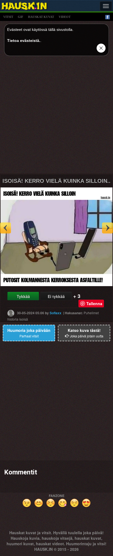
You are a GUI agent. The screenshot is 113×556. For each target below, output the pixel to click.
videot (64, 16)
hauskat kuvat (41, 16)
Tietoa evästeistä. (23, 40)
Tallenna (94, 303)
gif (20, 16)
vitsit (8, 16)
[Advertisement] (56, 117)
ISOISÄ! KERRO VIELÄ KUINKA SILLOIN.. (56, 181)
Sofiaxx (55, 312)
